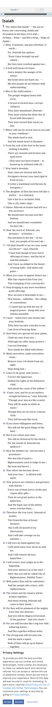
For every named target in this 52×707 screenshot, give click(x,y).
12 (4, 275)
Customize (32, 701)
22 (4, 470)
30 (4, 623)
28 (4, 593)
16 (4, 353)
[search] (48, 3)
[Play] (2, 14)
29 (4, 608)
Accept (7, 701)
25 (4, 542)
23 (4, 482)
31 (4, 635)
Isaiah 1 (15, 9)
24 (4, 512)
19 (4, 423)
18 (4, 392)
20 (4, 435)
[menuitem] (4, 4)
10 (4, 230)
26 (4, 562)
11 (4, 245)
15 (4, 333)
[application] (26, 14)
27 (4, 581)
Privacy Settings (20, 694)
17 (4, 372)
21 (4, 450)
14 (4, 317)
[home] (4, 4)
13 (4, 287)
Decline (19, 701)
